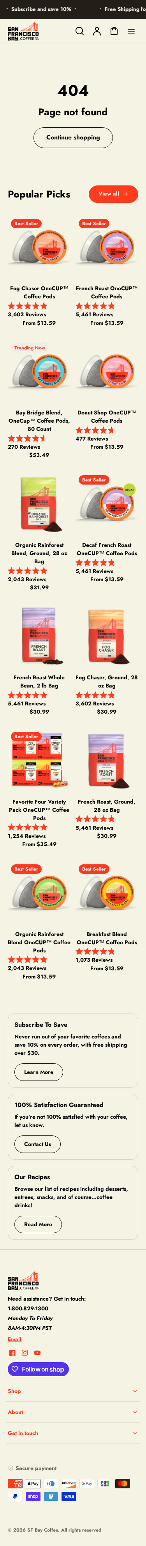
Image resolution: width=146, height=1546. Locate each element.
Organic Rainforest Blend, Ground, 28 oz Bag (39, 553)
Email (14, 1339)
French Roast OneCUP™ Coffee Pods (107, 292)
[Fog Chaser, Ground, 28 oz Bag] (107, 635)
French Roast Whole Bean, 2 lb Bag (39, 681)
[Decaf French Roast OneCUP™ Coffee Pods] (107, 503)
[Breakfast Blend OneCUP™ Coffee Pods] (107, 892)
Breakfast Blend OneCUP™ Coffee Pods (107, 938)
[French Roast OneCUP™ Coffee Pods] (107, 247)
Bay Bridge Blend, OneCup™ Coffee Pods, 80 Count (39, 421)
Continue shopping (73, 137)
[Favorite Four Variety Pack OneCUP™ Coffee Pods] (39, 760)
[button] (73, 1391)
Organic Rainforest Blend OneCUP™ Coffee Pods (39, 942)
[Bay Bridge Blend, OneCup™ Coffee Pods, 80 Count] (39, 371)
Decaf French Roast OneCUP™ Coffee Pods (107, 549)
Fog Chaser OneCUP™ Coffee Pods (39, 292)
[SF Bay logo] (56, 1280)
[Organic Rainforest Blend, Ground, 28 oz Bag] (39, 503)
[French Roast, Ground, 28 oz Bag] (107, 760)
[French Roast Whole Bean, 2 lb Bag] (39, 635)
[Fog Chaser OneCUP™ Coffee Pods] (39, 247)
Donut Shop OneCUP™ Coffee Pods (106, 417)
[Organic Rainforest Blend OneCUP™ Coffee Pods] (39, 892)
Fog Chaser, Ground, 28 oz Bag (107, 681)
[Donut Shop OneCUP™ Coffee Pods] (107, 371)
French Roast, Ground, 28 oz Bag (106, 806)
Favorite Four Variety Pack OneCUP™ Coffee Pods (39, 810)
